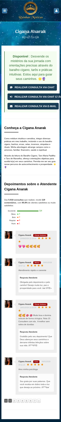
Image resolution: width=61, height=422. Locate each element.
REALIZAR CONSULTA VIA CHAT (34, 87)
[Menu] (4, 10)
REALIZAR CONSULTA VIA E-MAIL (35, 106)
